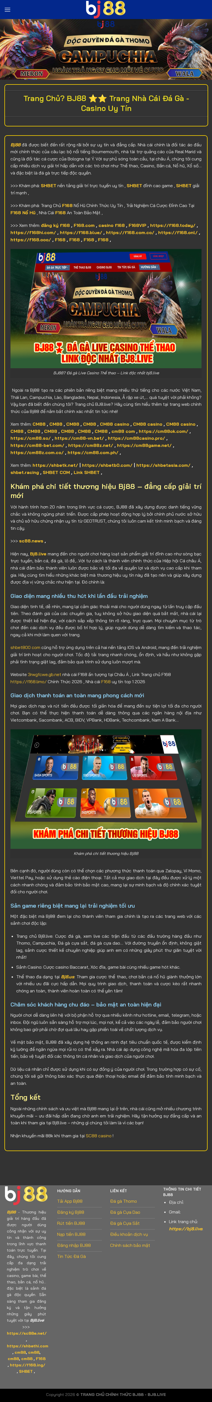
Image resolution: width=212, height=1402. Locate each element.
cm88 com (123, 431)
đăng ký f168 (55, 225)
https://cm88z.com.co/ (37, 452)
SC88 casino (99, 1135)
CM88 (39, 424)
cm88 (20, 1352)
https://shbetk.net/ (55, 465)
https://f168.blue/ (81, 232)
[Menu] (7, 9)
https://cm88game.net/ (144, 445)
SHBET (48, 185)
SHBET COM (56, 472)
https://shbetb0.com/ (107, 465)
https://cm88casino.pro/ (136, 438)
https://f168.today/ (172, 225)
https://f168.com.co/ (130, 232)
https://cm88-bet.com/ (37, 445)
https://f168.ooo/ (30, 239)
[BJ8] (106, 9)
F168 (67, 205)
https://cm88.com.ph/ (93, 452)
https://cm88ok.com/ (163, 431)
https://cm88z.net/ (90, 445)
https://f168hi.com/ (33, 232)
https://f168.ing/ (27, 1365)
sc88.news (31, 541)
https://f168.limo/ (28, 681)
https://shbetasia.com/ (163, 465)
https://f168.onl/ (178, 232)
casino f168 (112, 225)
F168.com (84, 225)
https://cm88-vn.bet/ (79, 438)
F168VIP (137, 225)
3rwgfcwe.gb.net (44, 674)
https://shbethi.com (27, 1345)
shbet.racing (24, 472)
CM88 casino (114, 424)
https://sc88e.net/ (27, 1333)
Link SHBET (87, 472)
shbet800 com (25, 647)
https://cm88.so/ (30, 438)
